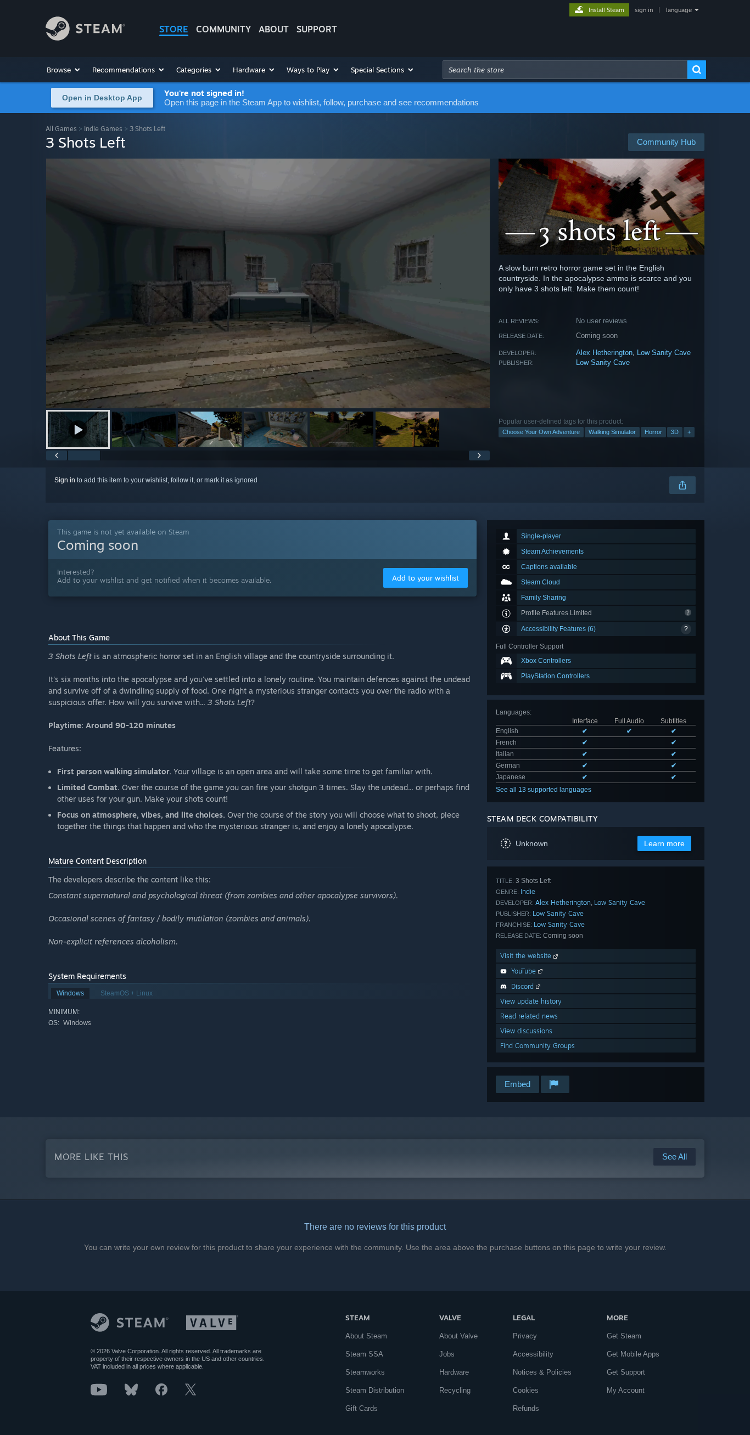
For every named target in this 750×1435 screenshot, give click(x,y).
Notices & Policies (542, 1372)
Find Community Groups (537, 1046)
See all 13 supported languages (543, 790)
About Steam (366, 1336)
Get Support (626, 1372)
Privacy (525, 1336)
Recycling (455, 1390)
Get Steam (624, 1336)
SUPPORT (316, 29)
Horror (653, 432)
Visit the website (526, 956)
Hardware (454, 1372)
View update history (531, 1001)
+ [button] (689, 432)
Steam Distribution (374, 1390)
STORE (173, 29)
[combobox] (565, 69)
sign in (644, 10)
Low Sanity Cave (664, 352)
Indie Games (103, 129)
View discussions (526, 1031)
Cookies (526, 1390)
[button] (64, 69)
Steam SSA (364, 1354)
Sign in (64, 480)
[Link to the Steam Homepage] (85, 37)
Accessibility (533, 1354)
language (679, 10)
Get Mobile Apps (633, 1354)
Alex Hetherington (604, 352)
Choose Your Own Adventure (541, 432)
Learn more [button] (664, 843)
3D (675, 432)
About (274, 29)
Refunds (526, 1408)
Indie (527, 891)
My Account (626, 1390)
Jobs (447, 1354)
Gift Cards (361, 1408)
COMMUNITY (223, 29)
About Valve (458, 1336)
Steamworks (365, 1372)
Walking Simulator (612, 432)
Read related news (529, 1016)
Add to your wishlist (425, 577)
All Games (61, 129)
